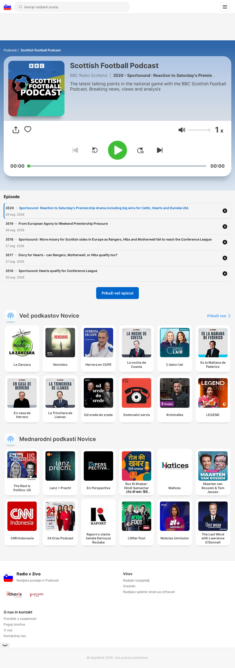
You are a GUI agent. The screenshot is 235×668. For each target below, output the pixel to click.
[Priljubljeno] (28, 130)
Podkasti (10, 50)
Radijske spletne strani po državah (149, 592)
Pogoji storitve (14, 624)
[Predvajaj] (117, 150)
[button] (182, 130)
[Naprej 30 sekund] (140, 150)
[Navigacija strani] (224, 6)
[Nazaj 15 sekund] (95, 150)
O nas (8, 630)
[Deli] (16, 130)
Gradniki (129, 586)
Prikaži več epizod (117, 293)
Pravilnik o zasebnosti (20, 619)
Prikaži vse (216, 315)
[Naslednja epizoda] (159, 150)
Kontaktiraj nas (15, 636)
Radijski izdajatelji (136, 580)
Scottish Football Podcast (41, 50)
